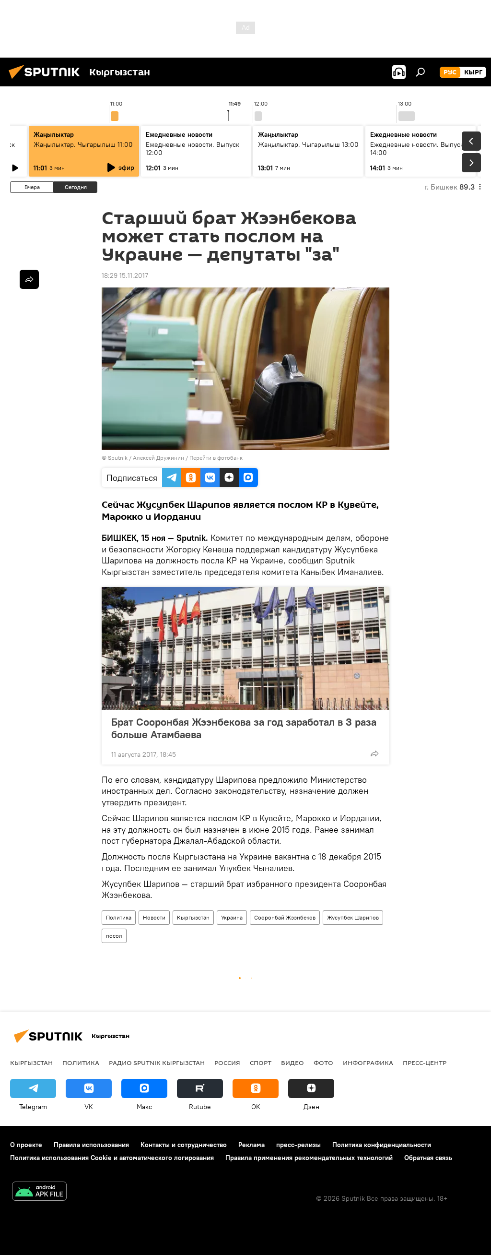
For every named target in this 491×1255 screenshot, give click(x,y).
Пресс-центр (424, 1062)
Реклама (251, 1144)
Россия (227, 1062)
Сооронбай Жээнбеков (285, 917)
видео (292, 1062)
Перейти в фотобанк (216, 457)
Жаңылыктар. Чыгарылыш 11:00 (83, 144)
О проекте (26, 1144)
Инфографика (368, 1062)
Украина (232, 917)
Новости (154, 917)
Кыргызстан (193, 917)
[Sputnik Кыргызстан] (47, 80)
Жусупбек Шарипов (353, 917)
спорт (260, 1062)
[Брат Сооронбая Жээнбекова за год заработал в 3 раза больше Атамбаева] (245, 648)
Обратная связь (428, 1157)
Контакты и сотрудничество (183, 1144)
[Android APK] (39, 1192)
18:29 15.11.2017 (125, 275)
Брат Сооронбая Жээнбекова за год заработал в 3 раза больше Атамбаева (243, 728)
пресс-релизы (298, 1144)
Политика (118, 917)
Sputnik (118, 457)
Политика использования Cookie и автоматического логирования (112, 1157)
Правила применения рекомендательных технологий (309, 1157)
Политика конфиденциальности (381, 1144)
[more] (374, 753)
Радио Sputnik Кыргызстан (157, 1062)
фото (323, 1062)
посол (114, 935)
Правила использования (91, 1144)
